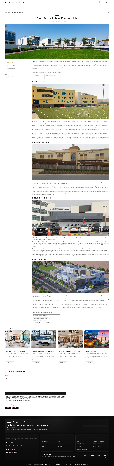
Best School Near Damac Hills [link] (17, 12)
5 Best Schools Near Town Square (40, 315)
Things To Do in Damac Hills (39, 320)
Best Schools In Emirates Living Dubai (41, 318)
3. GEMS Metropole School (10, 68)
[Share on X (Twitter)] (11, 77)
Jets (35, 5)
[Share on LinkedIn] (13, 77)
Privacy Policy (75, 464)
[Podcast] (14, 449)
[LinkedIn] (6, 449)
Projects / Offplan (45, 441)
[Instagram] (10, 449)
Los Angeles (60, 446)
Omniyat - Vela (96, 444)
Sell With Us (95, 2)
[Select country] (6, 379)
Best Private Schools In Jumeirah (40, 317)
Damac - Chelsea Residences (98, 441)
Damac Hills (34, 61)
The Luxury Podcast (80, 443)
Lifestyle (57, 15)
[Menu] (5, 2)
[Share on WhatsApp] (6, 77)
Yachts (38, 5)
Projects (91, 425)
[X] (12, 449)
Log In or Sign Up (105, 2)
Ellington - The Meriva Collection (99, 447)
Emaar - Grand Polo (96, 440)
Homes (85, 425)
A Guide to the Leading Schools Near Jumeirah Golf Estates (46, 314)
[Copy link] (16, 77)
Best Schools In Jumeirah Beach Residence (43, 312)
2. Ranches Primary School (10, 65)
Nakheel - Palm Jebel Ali (97, 446)
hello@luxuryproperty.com (12, 443)
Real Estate (13, 5)
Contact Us (47, 5)
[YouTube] (8, 449)
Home (6, 12)
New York (59, 443)
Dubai (59, 441)
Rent (28, 5)
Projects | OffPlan (22, 5)
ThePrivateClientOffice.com (82, 449)
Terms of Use (81, 464)
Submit (35, 393)
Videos (78, 441)
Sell (47, 464)
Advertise (7, 5)
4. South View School (9, 71)
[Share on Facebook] (8, 77)
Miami (59, 444)
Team (78, 444)
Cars (32, 5)
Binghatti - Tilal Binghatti (97, 443)
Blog (43, 5)
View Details (9, 362)
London (59, 440)
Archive (86, 464)
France (59, 447)
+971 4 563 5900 (10, 442)
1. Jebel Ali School (9, 62)
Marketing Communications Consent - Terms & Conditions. (19, 400)
